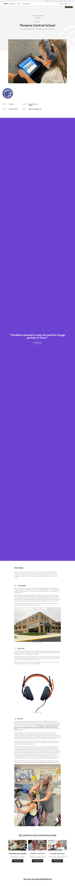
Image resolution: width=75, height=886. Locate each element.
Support (64, 1)
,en (70, 1)
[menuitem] (33, 7)
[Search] (63, 4)
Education (4, 7)
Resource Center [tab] (26, 3)
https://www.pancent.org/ (35, 109)
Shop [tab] (18, 3)
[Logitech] (10, 3)
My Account (69, 3)
